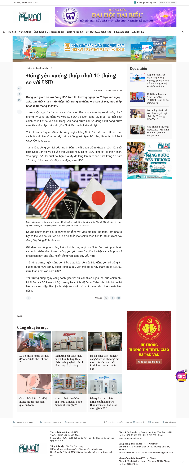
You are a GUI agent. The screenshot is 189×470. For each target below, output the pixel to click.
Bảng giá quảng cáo (146, 2)
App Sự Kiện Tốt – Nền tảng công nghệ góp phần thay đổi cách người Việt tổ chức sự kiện (158, 80)
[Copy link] (19, 88)
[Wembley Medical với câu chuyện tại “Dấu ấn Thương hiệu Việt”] (137, 113)
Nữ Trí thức (25, 31)
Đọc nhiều (138, 68)
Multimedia (138, 31)
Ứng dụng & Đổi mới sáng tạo (49, 31)
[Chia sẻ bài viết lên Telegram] (19, 100)
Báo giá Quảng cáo (135, 422)
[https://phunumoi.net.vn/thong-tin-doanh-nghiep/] (19, 112)
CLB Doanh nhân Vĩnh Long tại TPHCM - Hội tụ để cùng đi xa (158, 98)
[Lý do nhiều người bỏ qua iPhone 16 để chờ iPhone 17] (34, 341)
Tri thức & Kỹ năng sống (98, 31)
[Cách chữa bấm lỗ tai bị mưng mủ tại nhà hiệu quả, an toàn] (34, 384)
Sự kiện (12, 31)
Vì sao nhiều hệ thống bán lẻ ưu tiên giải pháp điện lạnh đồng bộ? (68, 401)
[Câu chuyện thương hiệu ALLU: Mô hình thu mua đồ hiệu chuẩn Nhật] (137, 130)
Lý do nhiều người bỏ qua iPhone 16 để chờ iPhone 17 (34, 359)
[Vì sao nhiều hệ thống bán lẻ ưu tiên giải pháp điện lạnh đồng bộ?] (69, 384)
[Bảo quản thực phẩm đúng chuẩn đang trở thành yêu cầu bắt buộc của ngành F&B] (105, 384)
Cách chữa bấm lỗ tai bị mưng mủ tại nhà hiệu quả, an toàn (33, 401)
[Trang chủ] (4, 32)
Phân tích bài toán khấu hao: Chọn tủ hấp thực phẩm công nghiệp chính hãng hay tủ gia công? (69, 360)
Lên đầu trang (170, 422)
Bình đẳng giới (121, 31)
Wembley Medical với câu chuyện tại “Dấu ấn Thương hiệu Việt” (157, 115)
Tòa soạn (155, 422)
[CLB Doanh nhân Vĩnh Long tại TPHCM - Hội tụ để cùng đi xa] (137, 97)
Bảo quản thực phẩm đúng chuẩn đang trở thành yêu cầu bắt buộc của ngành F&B (103, 403)
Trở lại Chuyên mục (28, 298)
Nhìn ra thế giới (75, 31)
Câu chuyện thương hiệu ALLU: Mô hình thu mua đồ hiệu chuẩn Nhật (158, 131)
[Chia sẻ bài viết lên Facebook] (19, 94)
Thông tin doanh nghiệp (37, 68)
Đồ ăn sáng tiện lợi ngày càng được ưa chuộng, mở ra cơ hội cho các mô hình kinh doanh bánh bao (104, 362)
